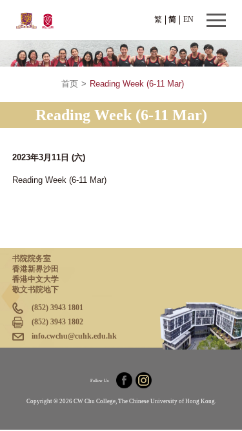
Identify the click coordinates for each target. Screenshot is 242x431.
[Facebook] (124, 380)
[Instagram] (144, 380)
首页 (69, 84)
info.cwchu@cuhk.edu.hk (74, 336)
